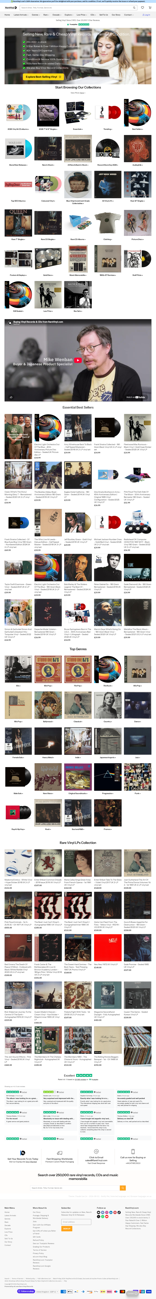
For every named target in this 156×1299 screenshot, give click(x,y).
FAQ (65, 1281)
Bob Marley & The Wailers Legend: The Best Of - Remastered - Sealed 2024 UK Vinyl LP (77, 588)
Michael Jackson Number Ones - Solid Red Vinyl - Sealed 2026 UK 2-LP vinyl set (108, 542)
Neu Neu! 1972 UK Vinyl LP (106, 964)
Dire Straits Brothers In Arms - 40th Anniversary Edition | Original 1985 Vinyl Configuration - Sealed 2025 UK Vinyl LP (107, 497)
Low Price (81, 15)
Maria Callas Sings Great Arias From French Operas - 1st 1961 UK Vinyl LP (77, 882)
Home (7, 15)
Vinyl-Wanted (31, 1162)
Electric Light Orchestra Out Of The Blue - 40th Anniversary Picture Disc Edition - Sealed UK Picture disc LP (46, 449)
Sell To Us (103, 15)
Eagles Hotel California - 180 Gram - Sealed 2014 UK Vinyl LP (77, 494)
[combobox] (75, 7)
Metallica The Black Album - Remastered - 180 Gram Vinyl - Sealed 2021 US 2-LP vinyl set (137, 632)
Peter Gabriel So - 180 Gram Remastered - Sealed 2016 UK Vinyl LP (107, 587)
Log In (147, 15)
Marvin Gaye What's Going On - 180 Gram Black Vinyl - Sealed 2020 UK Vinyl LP (107, 632)
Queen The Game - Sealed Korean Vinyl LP (136, 1013)
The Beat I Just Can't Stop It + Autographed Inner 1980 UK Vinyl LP (77, 924)
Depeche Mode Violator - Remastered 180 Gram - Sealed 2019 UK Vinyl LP (45, 632)
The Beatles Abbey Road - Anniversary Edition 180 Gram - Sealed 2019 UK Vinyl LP (47, 494)
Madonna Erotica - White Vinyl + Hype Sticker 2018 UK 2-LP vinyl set (18, 882)
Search (7, 1279)
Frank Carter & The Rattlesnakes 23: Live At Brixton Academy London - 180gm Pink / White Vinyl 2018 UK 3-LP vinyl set (48, 969)
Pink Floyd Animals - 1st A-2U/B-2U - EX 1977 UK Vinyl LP (18, 923)
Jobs (35, 1221)
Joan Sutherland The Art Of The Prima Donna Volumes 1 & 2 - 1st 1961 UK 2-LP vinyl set (137, 882)
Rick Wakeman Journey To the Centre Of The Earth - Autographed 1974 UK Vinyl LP (18, 1014)
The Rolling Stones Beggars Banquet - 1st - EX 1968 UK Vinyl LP (106, 1059)
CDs (93, 15)
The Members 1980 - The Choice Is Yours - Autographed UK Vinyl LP (77, 1059)
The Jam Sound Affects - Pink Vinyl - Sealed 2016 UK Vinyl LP (18, 1059)
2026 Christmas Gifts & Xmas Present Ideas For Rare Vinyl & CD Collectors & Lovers (33, 1281)
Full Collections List (44, 1279)
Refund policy (30, 1279)
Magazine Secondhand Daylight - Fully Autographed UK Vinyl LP (107, 1014)
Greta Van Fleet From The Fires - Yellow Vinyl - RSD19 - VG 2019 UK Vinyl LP (107, 924)
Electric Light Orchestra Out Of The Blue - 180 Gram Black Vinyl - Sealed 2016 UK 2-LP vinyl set (47, 588)
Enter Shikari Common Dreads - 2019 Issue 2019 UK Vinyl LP (47, 881)
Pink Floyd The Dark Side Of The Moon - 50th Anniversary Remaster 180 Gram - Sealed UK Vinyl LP (137, 496)
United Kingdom (46, 1292)
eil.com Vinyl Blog (40, 1257)
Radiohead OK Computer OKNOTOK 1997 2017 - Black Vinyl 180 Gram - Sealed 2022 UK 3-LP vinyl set (137, 543)
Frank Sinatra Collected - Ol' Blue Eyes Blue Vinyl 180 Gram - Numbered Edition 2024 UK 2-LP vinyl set (18, 543)
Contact (128, 15)
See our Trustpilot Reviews (43, 1243)
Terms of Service (39, 1250)
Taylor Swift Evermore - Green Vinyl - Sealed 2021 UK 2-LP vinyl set (18, 587)
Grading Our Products (41, 1247)
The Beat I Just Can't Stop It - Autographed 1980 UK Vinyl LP (48, 923)
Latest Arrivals (20, 15)
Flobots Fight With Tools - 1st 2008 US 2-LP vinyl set (77, 1013)
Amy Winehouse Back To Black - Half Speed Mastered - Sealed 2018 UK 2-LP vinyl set (78, 447)
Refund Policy (38, 1240)
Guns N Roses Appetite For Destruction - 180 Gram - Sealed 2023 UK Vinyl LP (136, 924)
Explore (68, 15)
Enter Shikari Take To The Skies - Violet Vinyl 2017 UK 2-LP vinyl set (108, 882)
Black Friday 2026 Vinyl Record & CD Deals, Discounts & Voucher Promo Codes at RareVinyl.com (85, 1279)
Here (82, 93)
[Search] (134, 7)
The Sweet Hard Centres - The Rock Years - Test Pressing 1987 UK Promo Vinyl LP (77, 967)
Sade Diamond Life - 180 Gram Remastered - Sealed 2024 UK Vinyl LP (137, 587)
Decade (56, 15)
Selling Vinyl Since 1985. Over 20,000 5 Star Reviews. (78, 20)
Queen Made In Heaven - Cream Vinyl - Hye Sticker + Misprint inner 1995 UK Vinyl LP (46, 1016)
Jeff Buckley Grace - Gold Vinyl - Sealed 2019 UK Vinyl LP (78, 540)
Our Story (116, 15)
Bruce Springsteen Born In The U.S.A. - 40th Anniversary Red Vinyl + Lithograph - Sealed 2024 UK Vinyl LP (77, 633)
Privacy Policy (38, 1253)
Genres (35, 15)
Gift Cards (37, 1237)
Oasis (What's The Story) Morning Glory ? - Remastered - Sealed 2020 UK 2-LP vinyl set (18, 496)
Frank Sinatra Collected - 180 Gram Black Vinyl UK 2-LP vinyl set (107, 447)
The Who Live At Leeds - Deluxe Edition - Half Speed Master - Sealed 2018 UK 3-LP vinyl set (47, 543)
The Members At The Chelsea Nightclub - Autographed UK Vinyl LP (47, 1059)
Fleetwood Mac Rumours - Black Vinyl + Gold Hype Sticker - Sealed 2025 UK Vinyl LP (137, 447)
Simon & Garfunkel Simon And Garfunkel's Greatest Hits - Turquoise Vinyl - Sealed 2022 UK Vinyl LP (18, 633)
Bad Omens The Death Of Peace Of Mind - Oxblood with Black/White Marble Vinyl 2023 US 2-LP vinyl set (18, 968)
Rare (46, 15)
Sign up (66, 1229)
